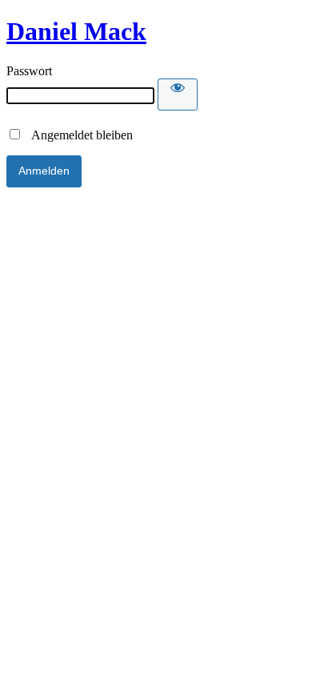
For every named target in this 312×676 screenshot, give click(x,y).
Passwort (29, 71)
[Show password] (178, 94)
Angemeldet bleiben (77, 135)
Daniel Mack (76, 31)
